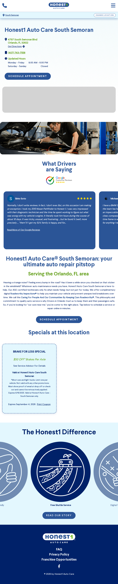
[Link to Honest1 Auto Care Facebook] (59, 567)
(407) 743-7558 (16, 52)
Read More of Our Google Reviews (23, 229)
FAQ (59, 549)
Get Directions (15, 46)
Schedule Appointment (27, 76)
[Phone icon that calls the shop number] (4, 6)
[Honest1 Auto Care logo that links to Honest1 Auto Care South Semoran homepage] (58, 6)
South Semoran (12, 15)
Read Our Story (59, 515)
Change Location (105, 15)
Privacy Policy (59, 554)
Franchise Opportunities (59, 559)
